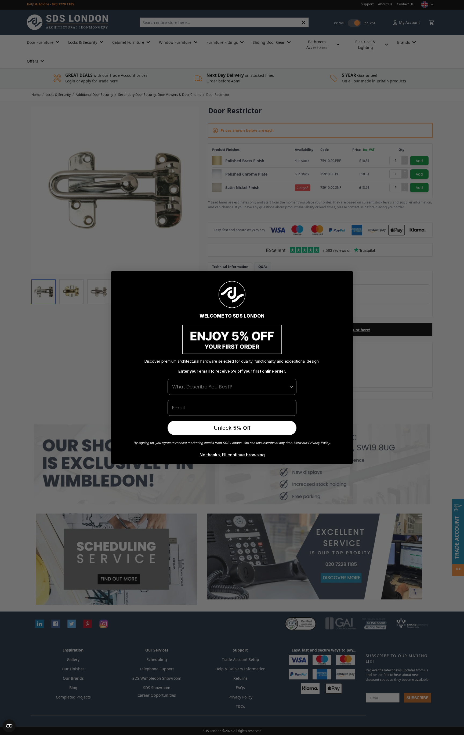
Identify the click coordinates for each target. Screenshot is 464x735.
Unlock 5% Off (232, 428)
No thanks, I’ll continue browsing (232, 454)
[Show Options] (291, 387)
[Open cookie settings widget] (9, 725)
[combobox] (230, 387)
